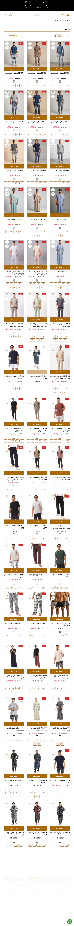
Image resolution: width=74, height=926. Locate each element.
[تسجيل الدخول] (10, 14)
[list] (60, 36)
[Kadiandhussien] (37, 14)
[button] (6, 14)
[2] (58, 36)
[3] (55, 36)
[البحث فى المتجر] (63, 14)
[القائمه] (68, 14)
